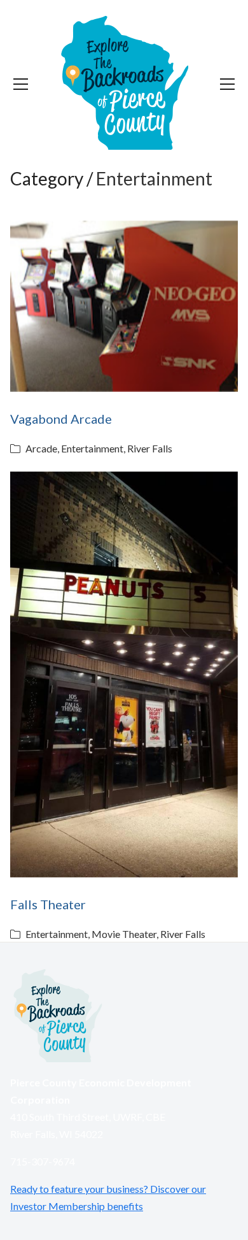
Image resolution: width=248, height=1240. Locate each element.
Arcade (41, 448)
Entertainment (92, 448)
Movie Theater (124, 934)
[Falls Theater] (124, 675)
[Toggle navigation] (20, 84)
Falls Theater (48, 904)
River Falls (149, 448)
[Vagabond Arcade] (124, 306)
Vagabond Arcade (61, 418)
